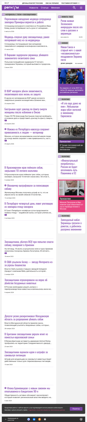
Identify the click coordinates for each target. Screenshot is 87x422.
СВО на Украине (52, 3)
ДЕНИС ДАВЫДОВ (66, 63)
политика (66, 99)
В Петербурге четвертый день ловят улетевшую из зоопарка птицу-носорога (29, 205)
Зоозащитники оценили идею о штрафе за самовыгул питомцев (26, 353)
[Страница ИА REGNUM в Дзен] (45, 419)
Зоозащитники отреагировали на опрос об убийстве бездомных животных (26, 281)
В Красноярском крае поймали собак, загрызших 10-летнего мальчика (24, 169)
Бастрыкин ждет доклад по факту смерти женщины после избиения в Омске (26, 110)
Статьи (44, 7)
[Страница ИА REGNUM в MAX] (28, 419)
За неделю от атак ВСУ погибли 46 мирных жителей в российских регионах (71, 90)
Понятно (76, 409)
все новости (65, 37)
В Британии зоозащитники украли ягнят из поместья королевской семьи (26, 335)
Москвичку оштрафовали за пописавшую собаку (27, 187)
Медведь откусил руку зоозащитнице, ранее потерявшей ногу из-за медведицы (27, 38)
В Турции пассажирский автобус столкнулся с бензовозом (71, 147)
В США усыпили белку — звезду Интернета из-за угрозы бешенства (29, 263)
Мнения (55, 7)
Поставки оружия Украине (72, 3)
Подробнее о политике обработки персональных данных (46, 410)
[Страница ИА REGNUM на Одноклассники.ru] (39, 419)
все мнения (78, 63)
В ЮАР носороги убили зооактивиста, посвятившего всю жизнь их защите (23, 92)
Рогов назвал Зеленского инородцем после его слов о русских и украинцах (71, 27)
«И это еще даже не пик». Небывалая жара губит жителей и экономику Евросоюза (71, 109)
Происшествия (65, 141)
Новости (33, 7)
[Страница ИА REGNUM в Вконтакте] (34, 419)
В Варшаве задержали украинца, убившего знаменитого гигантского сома (26, 56)
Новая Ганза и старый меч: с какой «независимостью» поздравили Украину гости (71, 53)
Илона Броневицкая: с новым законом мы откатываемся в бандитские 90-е (27, 389)
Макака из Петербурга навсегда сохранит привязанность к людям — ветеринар (27, 130)
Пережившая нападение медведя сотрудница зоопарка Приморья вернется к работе (28, 20)
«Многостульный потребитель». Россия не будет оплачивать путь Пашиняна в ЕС (69, 167)
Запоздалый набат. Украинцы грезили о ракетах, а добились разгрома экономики (71, 224)
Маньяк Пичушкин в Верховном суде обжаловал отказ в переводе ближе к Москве (71, 205)
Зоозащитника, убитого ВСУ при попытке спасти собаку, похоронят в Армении (29, 243)
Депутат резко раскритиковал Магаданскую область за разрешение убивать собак (27, 317)
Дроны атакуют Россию (32, 3)
